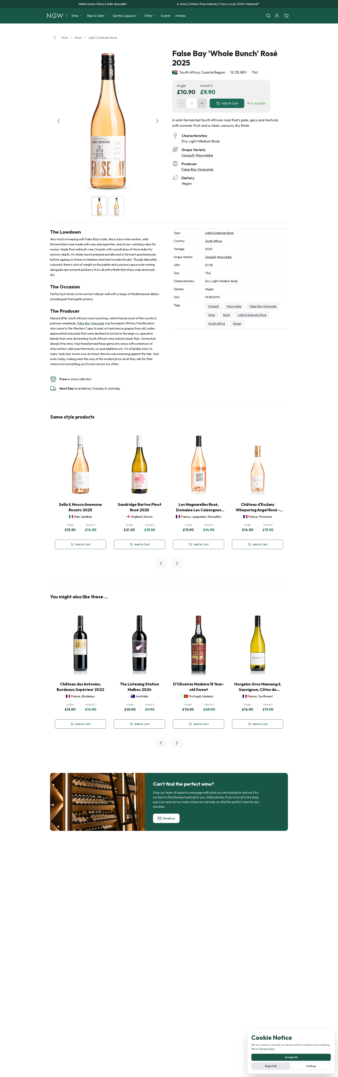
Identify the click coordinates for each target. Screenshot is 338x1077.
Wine (74, 16)
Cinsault (188, 155)
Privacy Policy (267, 1048)
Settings (311, 1066)
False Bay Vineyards (197, 169)
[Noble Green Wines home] (55, 15)
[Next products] (177, 563)
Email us (169, 818)
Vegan (237, 323)
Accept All (291, 1057)
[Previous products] (161, 563)
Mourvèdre (204, 155)
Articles (180, 16)
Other (148, 16)
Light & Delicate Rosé (102, 38)
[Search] (268, 16)
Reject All (270, 1066)
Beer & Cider (95, 16)
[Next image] (157, 120)
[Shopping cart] (286, 16)
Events (165, 16)
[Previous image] (58, 120)
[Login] (277, 16)
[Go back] (54, 37)
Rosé (78, 38)
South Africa (213, 241)
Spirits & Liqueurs (124, 16)
